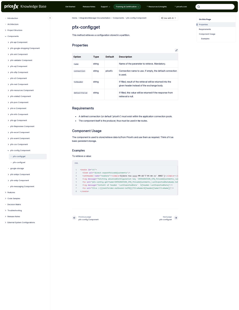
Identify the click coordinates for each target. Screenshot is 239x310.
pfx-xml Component (19, 54)
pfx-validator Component (21, 60)
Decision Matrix (14, 204)
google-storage (17, 168)
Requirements (205, 29)
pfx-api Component (18, 42)
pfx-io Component (18, 108)
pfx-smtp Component (19, 180)
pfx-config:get (19, 156)
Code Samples (14, 198)
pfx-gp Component (18, 120)
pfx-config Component (20, 150)
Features (11, 192)
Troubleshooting (15, 210)
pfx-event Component (20, 138)
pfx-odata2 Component (20, 96)
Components (13, 36)
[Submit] (198, 6)
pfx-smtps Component (20, 174)
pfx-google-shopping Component (25, 48)
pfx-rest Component (19, 84)
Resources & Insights (158, 6)
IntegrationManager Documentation (95, 18)
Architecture (13, 24)
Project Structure (15, 30)
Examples (205, 38)
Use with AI (169, 18)
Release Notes (89, 6)
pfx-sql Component (18, 66)
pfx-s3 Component (18, 78)
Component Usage (207, 34)
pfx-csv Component (19, 144)
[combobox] (215, 6)
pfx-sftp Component (19, 72)
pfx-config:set (19, 162)
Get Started (70, 6)
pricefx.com (181, 6)
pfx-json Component (19, 102)
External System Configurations (21, 222)
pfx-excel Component (19, 132)
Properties (203, 24)
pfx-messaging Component (22, 186)
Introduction (13, 18)
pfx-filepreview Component (22, 126)
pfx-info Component (19, 114)
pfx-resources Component (22, 90)
